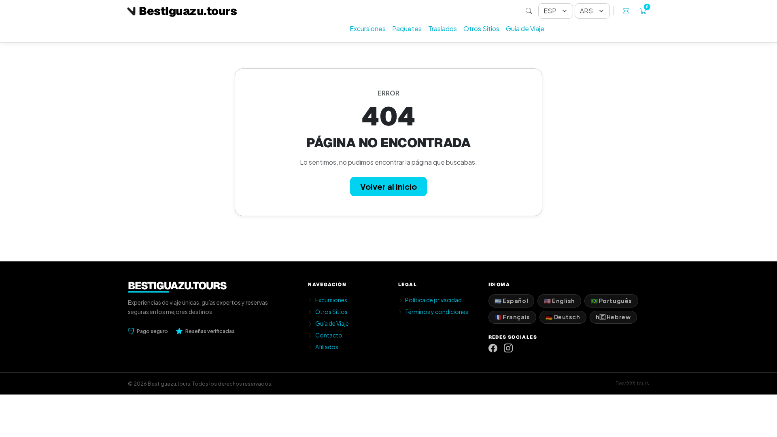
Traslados (442, 28)
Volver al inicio (388, 186)
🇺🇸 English (559, 300)
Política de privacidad (433, 299)
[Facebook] (492, 348)
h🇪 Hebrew (613, 316)
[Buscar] (529, 11)
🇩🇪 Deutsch (563, 316)
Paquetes (407, 28)
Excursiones (368, 28)
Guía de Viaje (525, 28)
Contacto (328, 335)
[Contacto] (626, 11)
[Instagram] (508, 348)
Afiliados (326, 346)
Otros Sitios (481, 28)
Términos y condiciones (436, 311)
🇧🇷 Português (611, 300)
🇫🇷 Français (512, 316)
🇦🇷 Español (511, 300)
